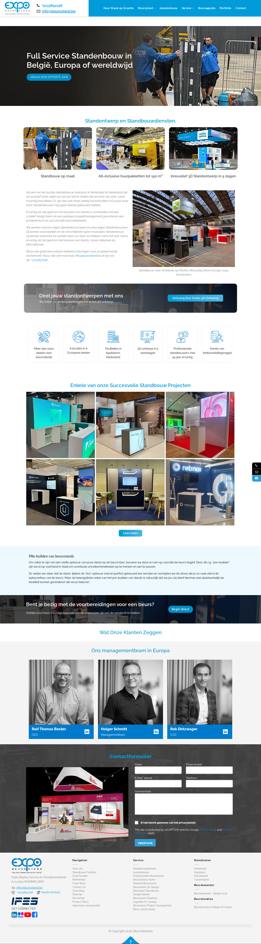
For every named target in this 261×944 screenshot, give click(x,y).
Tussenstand (201, 879)
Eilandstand (201, 876)
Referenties (79, 879)
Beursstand (145, 8)
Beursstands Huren (144, 879)
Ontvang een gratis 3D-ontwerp (195, 298)
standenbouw (169, 8)
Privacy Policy (208, 829)
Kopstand (199, 872)
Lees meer (130, 533)
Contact (241, 8)
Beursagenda (206, 8)
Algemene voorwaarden (86, 905)
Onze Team (79, 883)
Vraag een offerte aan (49, 77)
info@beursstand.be (59, 11)
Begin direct (180, 609)
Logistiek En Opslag (144, 901)
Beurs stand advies (144, 909)
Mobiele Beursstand (144, 883)
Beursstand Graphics (145, 898)
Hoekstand (200, 868)
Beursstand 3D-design (146, 887)
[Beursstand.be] (17, 8)
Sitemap (77, 894)
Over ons (77, 868)
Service (187, 8)
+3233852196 (51, 5)
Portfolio (225, 8)
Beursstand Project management (152, 905)
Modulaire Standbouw (146, 890)
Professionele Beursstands (148, 876)
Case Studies (80, 876)
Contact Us (79, 887)
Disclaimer (78, 898)
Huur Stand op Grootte (119, 8)
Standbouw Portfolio (84, 872)
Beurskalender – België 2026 (210, 893)
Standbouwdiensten (144, 868)
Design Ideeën (141, 894)
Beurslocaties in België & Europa (213, 907)
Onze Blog (78, 890)
